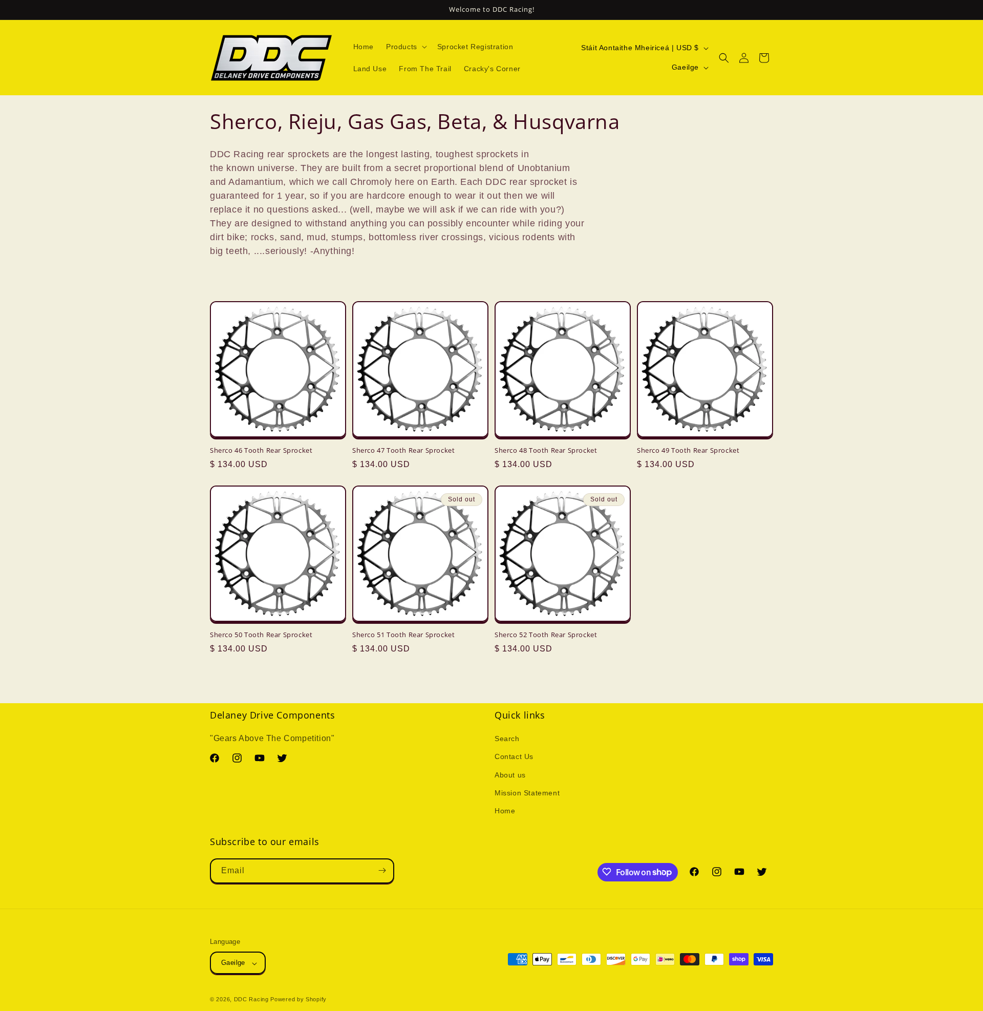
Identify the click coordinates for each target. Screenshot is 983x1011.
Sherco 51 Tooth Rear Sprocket (403, 634)
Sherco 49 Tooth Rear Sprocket (688, 450)
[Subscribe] (382, 870)
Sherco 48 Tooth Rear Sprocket (546, 450)
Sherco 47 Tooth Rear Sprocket (403, 450)
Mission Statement (527, 793)
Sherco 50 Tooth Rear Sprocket (261, 634)
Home (505, 811)
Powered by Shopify (298, 1000)
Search (507, 739)
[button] (405, 46)
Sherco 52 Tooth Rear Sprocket (546, 634)
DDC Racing (251, 1000)
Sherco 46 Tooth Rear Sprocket (261, 450)
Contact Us (514, 757)
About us (510, 775)
